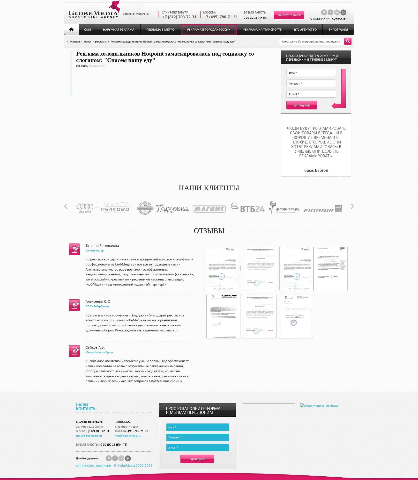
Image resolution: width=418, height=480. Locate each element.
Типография (338, 30)
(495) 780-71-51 (137, 431)
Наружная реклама (118, 30)
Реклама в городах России (209, 30)
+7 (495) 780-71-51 (221, 17)
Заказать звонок (289, 15)
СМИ (87, 30)
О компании (319, 18)
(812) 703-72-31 (98, 431)
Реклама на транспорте (262, 30)
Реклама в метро (160, 30)
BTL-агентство (305, 30)
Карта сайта (85, 465)
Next (352, 206)
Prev (65, 206)
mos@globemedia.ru (128, 435)
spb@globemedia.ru (89, 435)
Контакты (339, 18)
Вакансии (103, 465)
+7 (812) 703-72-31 (179, 17)
